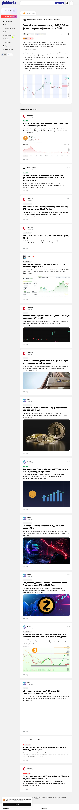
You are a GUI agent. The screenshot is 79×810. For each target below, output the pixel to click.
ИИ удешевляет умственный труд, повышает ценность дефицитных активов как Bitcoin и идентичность (43, 177)
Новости (29, 797)
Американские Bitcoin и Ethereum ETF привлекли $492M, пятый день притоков (45, 470)
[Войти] (71, 3)
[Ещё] (68, 34)
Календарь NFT (10, 35)
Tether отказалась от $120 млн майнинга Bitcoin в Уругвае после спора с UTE (46, 777)
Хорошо (17, 804)
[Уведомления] (67, 3)
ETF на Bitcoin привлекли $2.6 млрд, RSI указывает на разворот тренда (41, 692)
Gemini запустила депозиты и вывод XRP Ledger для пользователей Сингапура (45, 362)
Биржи (7, 25)
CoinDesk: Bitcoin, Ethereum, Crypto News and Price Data (43, 19)
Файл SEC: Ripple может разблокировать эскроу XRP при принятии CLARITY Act (45, 208)
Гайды (7, 39)
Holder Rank (9, 11)
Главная (22, 797)
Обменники (9, 49)
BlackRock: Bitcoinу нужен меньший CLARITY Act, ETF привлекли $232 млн (45, 124)
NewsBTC (29, 399)
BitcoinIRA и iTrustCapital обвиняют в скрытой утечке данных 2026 (44, 748)
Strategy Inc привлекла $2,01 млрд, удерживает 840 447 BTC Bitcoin (45, 409)
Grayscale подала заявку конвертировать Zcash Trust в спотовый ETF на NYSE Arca (45, 584)
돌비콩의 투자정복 (31, 167)
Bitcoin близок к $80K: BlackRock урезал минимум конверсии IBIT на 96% (46, 317)
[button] (46, 87)
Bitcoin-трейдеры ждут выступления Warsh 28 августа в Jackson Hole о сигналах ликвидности (45, 635)
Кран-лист (8, 46)
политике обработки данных (20, 800)
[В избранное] (24, 159)
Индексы (8, 32)
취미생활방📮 (30, 256)
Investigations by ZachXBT (34, 739)
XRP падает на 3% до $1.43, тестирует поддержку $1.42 (46, 236)
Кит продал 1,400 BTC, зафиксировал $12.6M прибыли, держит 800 (44, 265)
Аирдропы (8, 21)
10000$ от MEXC (9, 16)
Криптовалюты (10, 28)
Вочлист (8, 42)
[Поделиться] (27, 159)
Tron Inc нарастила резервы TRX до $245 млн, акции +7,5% (44, 527)
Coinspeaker (30, 115)
